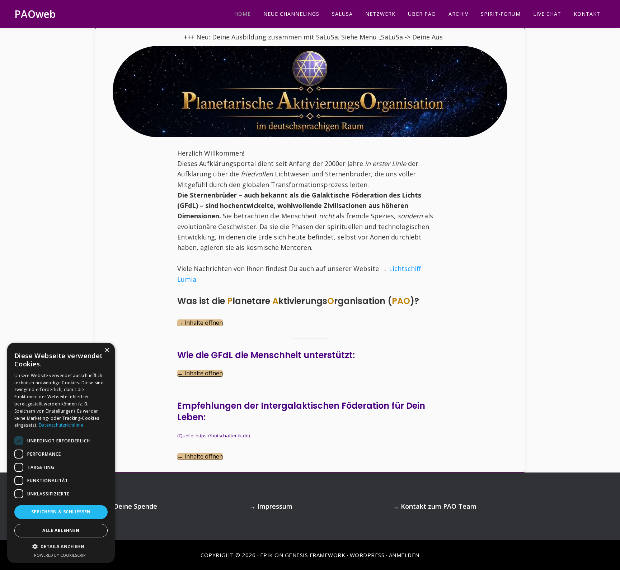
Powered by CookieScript (61, 555)
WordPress (367, 555)
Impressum (274, 506)
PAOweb (35, 14)
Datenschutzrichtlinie (61, 425)
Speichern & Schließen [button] (61, 512)
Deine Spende (135, 506)
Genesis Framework (315, 555)
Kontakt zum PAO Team (438, 506)
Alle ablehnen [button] (60, 530)
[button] (61, 546)
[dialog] (61, 453)
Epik (266, 555)
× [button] (106, 350)
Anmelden (404, 555)
